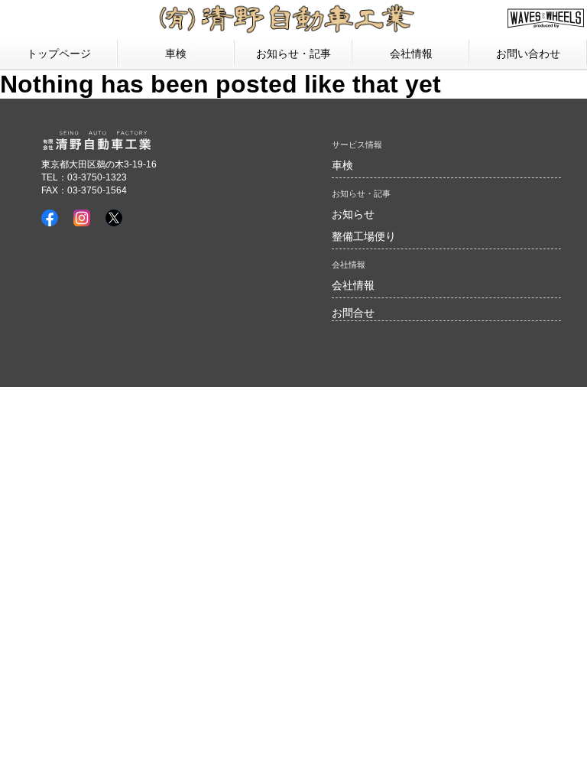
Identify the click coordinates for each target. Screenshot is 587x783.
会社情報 (353, 285)
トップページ (59, 53)
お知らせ (353, 214)
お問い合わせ (528, 53)
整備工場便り (364, 236)
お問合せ (353, 313)
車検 (175, 53)
